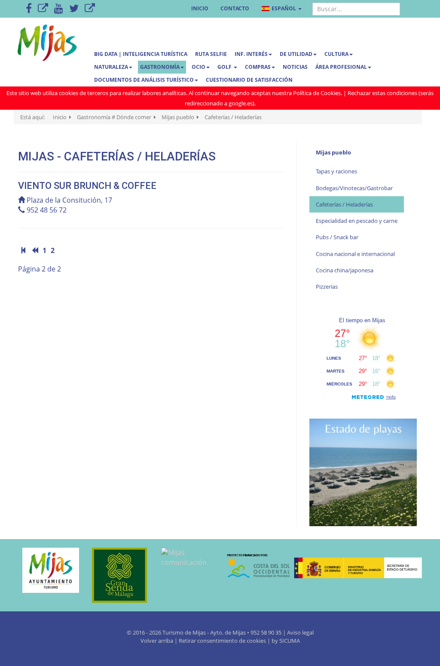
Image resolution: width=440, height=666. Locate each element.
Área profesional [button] (341, 67)
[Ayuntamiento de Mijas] (46, 570)
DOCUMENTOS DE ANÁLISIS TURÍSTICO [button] (144, 79)
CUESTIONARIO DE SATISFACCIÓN (249, 79)
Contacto (234, 8)
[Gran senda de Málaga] (116, 575)
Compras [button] (258, 67)
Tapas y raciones (336, 171)
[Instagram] (89, 9)
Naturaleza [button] (111, 67)
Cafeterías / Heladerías (344, 204)
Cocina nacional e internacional (355, 254)
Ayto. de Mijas (228, 632)
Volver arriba (157, 640)
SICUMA (289, 640)
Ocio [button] (198, 67)
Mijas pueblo (333, 152)
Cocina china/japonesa (344, 270)
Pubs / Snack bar (337, 237)
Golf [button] (225, 67)
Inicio (199, 8)
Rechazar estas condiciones (382, 93)
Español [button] (283, 8)
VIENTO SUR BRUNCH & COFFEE (88, 185)
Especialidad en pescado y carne (356, 221)
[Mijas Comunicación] (43, 9)
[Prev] (34, 250)
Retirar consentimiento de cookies (222, 640)
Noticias (295, 67)
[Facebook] (28, 9)
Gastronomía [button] (160, 67)
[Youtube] (58, 9)
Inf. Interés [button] (251, 54)
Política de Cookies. (317, 93)
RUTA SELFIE (211, 54)
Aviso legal (300, 632)
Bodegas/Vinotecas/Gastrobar (354, 188)
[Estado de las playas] (363, 471)
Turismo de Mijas (184, 632)
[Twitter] (74, 9)
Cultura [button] (336, 54)
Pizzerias (327, 286)
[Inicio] (23, 250)
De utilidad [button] (296, 54)
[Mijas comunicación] (185, 557)
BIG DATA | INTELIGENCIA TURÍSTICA (140, 54)
